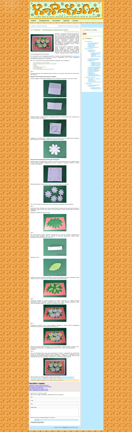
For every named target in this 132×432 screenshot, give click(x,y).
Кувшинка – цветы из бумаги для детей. (39, 385)
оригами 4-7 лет (94, 62)
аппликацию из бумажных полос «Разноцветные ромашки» (55, 56)
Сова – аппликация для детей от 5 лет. (38, 390)
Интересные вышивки (96, 56)
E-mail (32, 400)
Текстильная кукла (92, 74)
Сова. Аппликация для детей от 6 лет (38, 389)
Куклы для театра (95, 87)
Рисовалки (90, 73)
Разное (90, 72)
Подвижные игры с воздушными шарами (68, 25)
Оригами (90, 60)
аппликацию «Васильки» (67, 376)
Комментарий (34, 407)
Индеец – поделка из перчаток (39, 25)
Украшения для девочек (93, 75)
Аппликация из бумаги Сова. (36, 387)
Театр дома (90, 86)
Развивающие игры (92, 47)
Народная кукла (89, 77)
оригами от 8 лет (95, 64)
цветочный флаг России (68, 378)
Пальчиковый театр (95, 88)
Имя (32, 397)
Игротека (88, 41)
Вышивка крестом (95, 52)
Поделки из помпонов (93, 70)
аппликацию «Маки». (36, 378)
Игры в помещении (92, 42)
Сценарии (88, 83)
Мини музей (91, 80)
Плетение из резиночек (93, 67)
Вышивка (90, 51)
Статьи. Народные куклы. (93, 81)
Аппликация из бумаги (52, 380)
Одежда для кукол (92, 59)
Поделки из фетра (92, 71)
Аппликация (43, 380)
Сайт (32, 403)
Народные (90, 46)
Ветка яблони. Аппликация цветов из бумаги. (40, 386)
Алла (78, 31)
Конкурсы (90, 45)
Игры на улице (91, 44)
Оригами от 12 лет (95, 63)
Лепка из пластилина (93, 58)
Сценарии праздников (93, 85)
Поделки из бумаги (92, 69)
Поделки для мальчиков (93, 68)
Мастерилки (88, 48)
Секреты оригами (95, 65)
